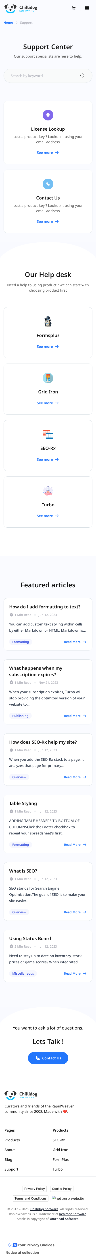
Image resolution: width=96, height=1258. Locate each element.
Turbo (58, 1169)
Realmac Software (72, 1214)
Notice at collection (22, 1252)
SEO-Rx (59, 1140)
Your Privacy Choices (35, 1245)
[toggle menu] (86, 8)
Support (11, 1169)
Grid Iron (60, 1149)
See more (45, 152)
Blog (8, 1159)
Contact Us (51, 1058)
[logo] (20, 8)
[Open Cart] (75, 8)
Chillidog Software (44, 1209)
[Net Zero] (69, 1198)
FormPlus (61, 1159)
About (9, 1149)
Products (12, 1140)
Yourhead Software (64, 1219)
